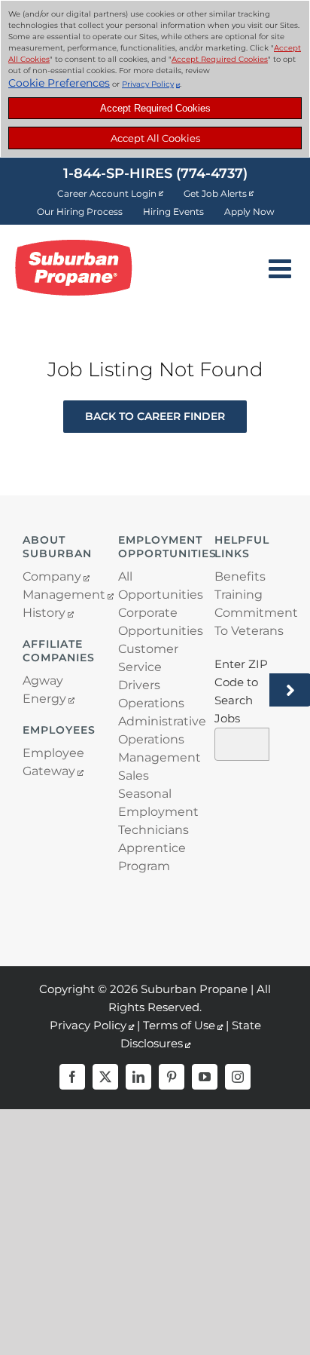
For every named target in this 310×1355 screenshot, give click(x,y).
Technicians (153, 830)
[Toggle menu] (282, 268)
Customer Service (148, 658)
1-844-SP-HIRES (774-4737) (155, 173)
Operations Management (154, 748)
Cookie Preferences (59, 83)
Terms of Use (179, 1025)
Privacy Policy (148, 84)
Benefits (240, 576)
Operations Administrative (154, 712)
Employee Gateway (53, 762)
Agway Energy (44, 689)
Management (59, 594)
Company (52, 576)
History (44, 612)
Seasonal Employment (154, 802)
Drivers (139, 685)
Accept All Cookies (155, 138)
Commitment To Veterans (250, 621)
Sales (133, 775)
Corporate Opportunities (154, 621)
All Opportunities (154, 585)
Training (238, 594)
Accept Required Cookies (155, 108)
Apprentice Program (152, 857)
